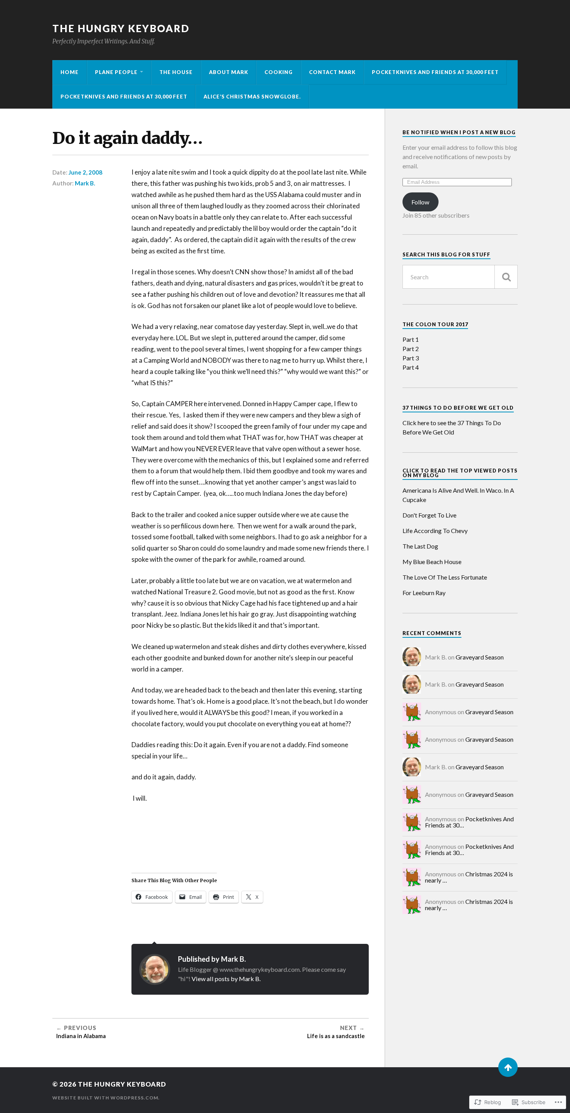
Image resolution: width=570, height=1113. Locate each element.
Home (69, 72)
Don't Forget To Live (429, 515)
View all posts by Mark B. (226, 978)
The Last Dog (420, 546)
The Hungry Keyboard (121, 28)
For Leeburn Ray (424, 592)
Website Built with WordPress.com (105, 1098)
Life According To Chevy (435, 530)
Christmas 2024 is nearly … (469, 877)
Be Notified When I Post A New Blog (459, 132)
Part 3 (410, 358)
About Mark (228, 72)
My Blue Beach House (431, 561)
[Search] (506, 277)
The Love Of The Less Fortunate (444, 577)
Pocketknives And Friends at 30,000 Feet (435, 72)
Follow (420, 202)
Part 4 (410, 367)
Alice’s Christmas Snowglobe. (252, 96)
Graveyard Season (480, 657)
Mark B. (85, 183)
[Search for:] (460, 277)
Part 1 (410, 339)
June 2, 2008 (85, 172)
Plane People (116, 72)
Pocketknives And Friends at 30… (469, 822)
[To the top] (508, 1067)
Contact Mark (332, 72)
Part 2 (410, 348)
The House (176, 72)
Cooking (278, 72)
